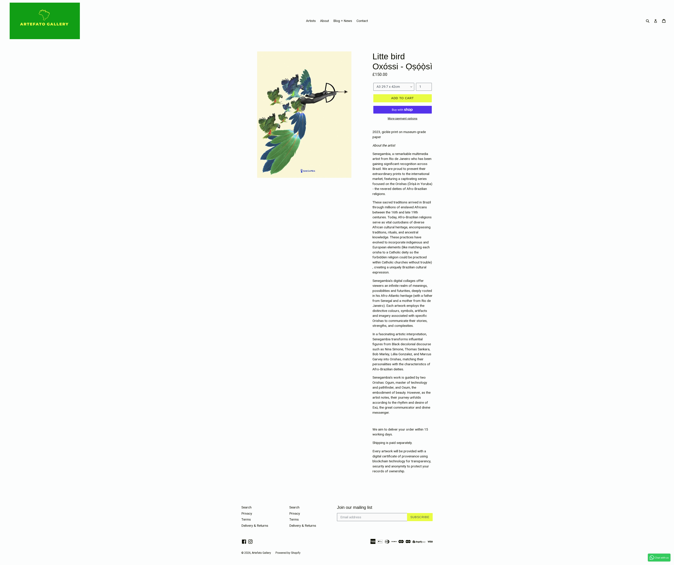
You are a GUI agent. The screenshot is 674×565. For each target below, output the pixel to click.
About (324, 21)
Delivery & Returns (254, 526)
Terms (246, 519)
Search (246, 507)
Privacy (246, 513)
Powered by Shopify (287, 552)
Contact (362, 21)
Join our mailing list (354, 507)
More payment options (402, 118)
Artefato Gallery (261, 552)
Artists (311, 21)
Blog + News (342, 21)
